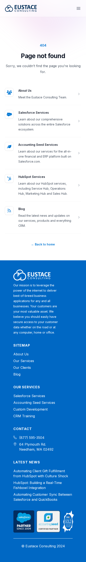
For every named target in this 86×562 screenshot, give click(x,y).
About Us (25, 90)
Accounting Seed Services (38, 144)
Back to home (43, 244)
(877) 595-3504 (31, 438)
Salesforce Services (33, 112)
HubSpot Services (31, 177)
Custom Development (30, 409)
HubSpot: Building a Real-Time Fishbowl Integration (37, 485)
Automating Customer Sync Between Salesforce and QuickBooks (42, 497)
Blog (21, 209)
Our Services (23, 361)
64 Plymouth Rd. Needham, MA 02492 (36, 446)
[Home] (32, 275)
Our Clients (22, 367)
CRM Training (24, 416)
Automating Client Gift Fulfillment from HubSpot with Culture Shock (40, 473)
